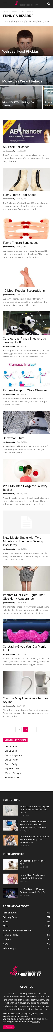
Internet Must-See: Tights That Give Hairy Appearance (24, 596)
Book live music (12, 777)
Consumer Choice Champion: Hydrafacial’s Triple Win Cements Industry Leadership (33, 824)
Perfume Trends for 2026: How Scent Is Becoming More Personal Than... (34, 839)
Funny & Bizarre (17, 11)
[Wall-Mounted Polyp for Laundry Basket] (26, 470)
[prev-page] (13, 729)
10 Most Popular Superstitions (24, 290)
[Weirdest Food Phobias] (26, 53)
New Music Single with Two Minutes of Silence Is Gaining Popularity (23, 541)
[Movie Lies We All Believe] (26, 72)
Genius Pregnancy (13, 755)
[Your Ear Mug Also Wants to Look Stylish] (26, 682)
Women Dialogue (13, 773)
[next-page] (38, 729)
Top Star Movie (12, 768)
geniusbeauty (9, 151)
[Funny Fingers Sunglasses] (26, 227)
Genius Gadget (12, 764)
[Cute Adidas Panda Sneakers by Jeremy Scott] (26, 323)
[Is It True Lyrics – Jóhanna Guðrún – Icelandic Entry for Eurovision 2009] (10, 893)
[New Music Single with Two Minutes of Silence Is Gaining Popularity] (26, 522)
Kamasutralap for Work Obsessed (26, 390)
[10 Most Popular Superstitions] (26, 275)
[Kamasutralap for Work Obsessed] (26, 374)
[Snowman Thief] (26, 422)
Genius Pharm (11, 759)
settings (36, 1021)
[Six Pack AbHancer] (26, 131)
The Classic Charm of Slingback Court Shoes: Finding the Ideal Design (34, 809)
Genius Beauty (12, 746)
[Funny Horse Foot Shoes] (26, 179)
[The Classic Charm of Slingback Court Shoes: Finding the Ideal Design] (10, 810)
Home (5, 11)
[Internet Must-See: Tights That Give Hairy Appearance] (26, 578)
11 (32, 729)
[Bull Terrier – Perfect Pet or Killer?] (10, 864)
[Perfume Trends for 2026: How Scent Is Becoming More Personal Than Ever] (10, 840)
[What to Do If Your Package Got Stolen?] (21, 99)
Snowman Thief (14, 438)
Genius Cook (11, 750)
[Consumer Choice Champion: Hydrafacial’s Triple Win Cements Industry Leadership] (10, 825)
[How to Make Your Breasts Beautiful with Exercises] (10, 879)
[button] (5, 4)
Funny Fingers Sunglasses (20, 242)
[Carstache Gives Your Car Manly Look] (26, 631)
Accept (9, 1027)
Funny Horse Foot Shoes (19, 195)
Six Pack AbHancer (16, 147)
